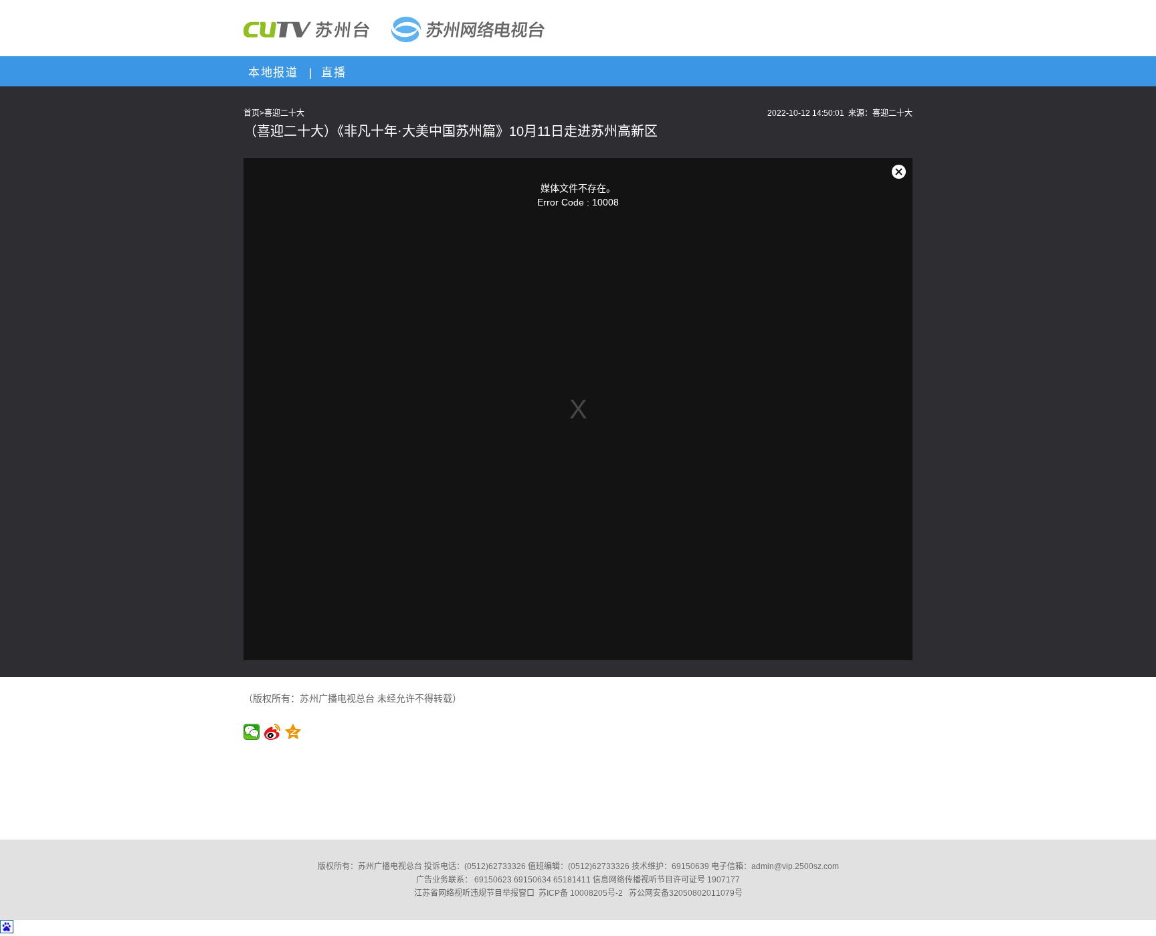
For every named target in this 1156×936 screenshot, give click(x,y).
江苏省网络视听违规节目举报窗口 (474, 893)
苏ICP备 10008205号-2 (581, 893)
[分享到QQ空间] (293, 732)
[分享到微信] (252, 732)
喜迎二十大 (284, 113)
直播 (331, 72)
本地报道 (271, 72)
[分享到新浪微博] (272, 732)
